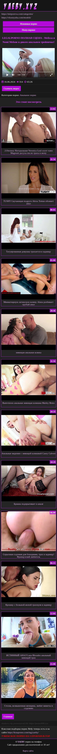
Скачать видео (11, 88)
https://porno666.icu (38, 723)
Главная (8, 716)
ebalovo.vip (7, 723)
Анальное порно (28, 95)
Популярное (28, 30)
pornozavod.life (20, 723)
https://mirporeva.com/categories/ (17, 14)
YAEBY (21, 742)
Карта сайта (28, 751)
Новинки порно (28, 24)
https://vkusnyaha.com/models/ (16, 17)
